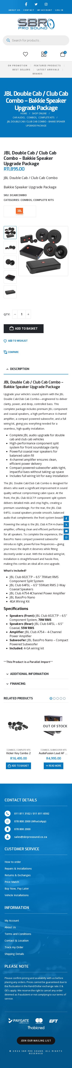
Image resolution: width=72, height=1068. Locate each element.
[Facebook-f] (26, 4)
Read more (20, 765)
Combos (26, 200)
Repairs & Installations (18, 868)
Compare (13, 352)
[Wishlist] (25, 54)
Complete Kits (43, 200)
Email (66, 531)
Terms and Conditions (18, 934)
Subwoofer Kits (23, 750)
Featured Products (47, 65)
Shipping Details (14, 954)
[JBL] (19, 211)
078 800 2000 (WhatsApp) (30, 821)
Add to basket (26, 329)
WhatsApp (66, 537)
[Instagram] (46, 4)
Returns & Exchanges (18, 875)
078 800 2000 (22, 829)
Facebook (66, 518)
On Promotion (18, 65)
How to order (13, 862)
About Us (14, 10)
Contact (29, 10)
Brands (38, 74)
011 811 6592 (41, 813)
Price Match (12, 882)
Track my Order (14, 947)
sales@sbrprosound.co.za (30, 837)
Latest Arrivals (48, 70)
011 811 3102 (22, 813)
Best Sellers (21, 70)
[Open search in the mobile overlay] (36, 40)
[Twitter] (36, 4)
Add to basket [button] (55, 765)
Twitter (66, 525)
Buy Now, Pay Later (17, 888)
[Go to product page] (54, 726)
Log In (59, 10)
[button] (7, 54)
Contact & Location (17, 940)
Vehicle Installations (17, 895)
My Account (44, 10)
